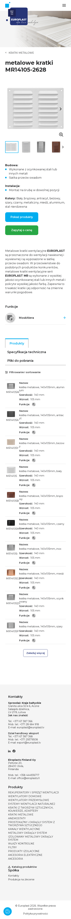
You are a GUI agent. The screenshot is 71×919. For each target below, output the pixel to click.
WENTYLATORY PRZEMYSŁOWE (28, 800)
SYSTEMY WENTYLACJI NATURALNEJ (31, 803)
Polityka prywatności (35, 913)
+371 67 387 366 (22, 721)
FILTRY (12, 847)
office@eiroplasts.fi (28, 778)
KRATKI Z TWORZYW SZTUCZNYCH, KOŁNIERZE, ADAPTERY (30, 809)
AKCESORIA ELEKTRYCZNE (25, 855)
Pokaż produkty (22, 217)
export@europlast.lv (29, 742)
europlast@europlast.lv (30, 727)
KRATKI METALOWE (21, 52)
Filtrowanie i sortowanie (24, 372)
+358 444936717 (29, 775)
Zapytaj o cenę (21, 230)
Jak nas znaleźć (18, 715)
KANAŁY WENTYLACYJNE (24, 829)
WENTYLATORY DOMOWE (25, 796)
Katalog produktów (24, 866)
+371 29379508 (29, 739)
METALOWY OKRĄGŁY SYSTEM (27, 832)
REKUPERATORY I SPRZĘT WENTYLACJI (33, 792)
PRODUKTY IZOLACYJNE (23, 851)
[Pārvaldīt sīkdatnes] (7, 911)
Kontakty (13, 875)
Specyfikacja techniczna (26, 352)
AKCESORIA (15, 858)
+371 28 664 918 (29, 724)
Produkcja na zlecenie (21, 879)
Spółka (13, 870)
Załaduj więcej (35, 653)
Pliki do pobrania (20, 361)
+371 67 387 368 (23, 736)
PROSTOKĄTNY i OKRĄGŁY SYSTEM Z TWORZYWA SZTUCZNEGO (31, 824)
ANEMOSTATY (17, 818)
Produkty (16, 343)
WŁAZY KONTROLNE (21, 843)
